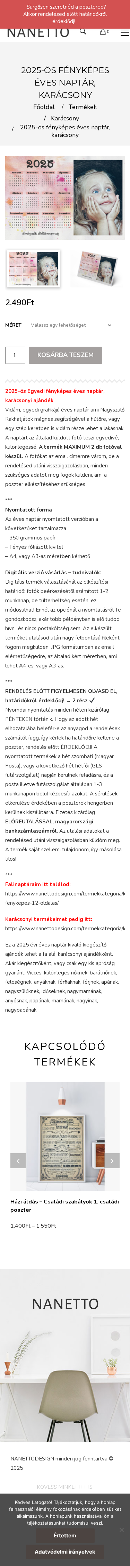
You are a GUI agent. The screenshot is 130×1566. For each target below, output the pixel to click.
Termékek (83, 107)
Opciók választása (35, 1226)
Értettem (65, 1535)
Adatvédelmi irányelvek (65, 1551)
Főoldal (44, 107)
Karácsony (65, 118)
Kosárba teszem (65, 355)
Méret (13, 325)
